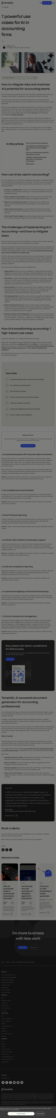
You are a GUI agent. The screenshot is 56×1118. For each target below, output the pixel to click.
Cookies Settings (40, 1113)
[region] (28, 1112)
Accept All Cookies (21, 1113)
